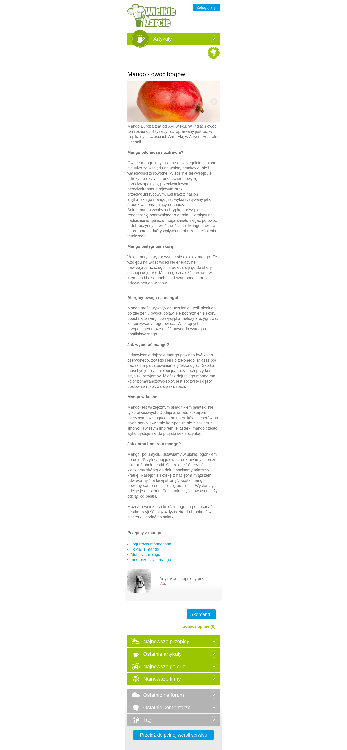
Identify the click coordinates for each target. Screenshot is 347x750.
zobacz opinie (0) (199, 626)
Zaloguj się (206, 7)
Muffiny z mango (145, 554)
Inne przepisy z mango (151, 559)
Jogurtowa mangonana (151, 544)
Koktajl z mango (145, 549)
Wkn (163, 584)
